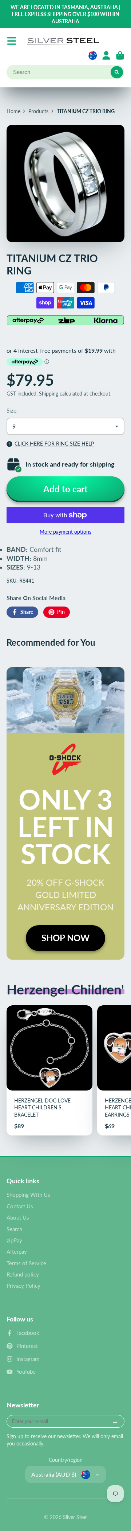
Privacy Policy (23, 1285)
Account (106, 55)
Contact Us (20, 1206)
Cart (120, 55)
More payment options (65, 532)
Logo (63, 41)
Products (38, 111)
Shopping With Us (28, 1194)
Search (14, 1229)
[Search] (117, 72)
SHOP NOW (65, 937)
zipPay (14, 1240)
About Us (18, 1217)
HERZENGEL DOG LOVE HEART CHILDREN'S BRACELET (49, 1070)
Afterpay (17, 1251)
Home (13, 111)
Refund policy (23, 1274)
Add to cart (65, 489)
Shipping (48, 393)
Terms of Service (26, 1263)
